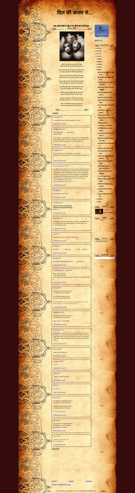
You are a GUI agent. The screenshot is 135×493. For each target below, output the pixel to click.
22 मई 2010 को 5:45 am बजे (59, 144)
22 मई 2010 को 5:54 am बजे (59, 160)
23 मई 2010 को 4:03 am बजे (59, 380)
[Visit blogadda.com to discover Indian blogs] (99, 41)
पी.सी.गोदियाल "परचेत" (57, 129)
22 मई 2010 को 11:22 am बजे (59, 252)
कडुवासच (55, 373)
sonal (54, 234)
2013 (97, 48)
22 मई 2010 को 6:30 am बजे (59, 185)
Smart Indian (56, 202)
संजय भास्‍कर (56, 190)
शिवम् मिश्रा (55, 246)
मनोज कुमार (55, 420)
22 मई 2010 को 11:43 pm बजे (59, 343)
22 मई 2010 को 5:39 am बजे (59, 123)
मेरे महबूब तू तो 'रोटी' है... (103, 123)
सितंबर (99, 61)
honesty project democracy (59, 165)
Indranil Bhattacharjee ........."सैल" (61, 270)
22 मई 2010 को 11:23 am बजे (59, 264)
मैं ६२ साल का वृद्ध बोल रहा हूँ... (104, 176)
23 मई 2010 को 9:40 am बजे (59, 392)
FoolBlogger (63, 490)
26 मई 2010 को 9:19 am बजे (59, 430)
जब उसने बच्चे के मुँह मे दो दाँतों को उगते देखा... (72, 26)
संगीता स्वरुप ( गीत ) (57, 312)
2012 (97, 51)
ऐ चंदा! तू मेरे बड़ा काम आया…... (104, 115)
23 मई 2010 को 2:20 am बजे (59, 367)
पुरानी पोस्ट (89, 481)
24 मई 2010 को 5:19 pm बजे (59, 415)
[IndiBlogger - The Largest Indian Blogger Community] (102, 37)
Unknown (55, 349)
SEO (82, 490)
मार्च (98, 201)
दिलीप (54, 385)
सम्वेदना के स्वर (56, 218)
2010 (97, 56)
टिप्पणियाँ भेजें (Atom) (64, 485)
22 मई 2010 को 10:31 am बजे (59, 240)
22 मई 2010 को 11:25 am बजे (59, 282)
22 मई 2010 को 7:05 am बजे (59, 197)
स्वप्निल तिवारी (56, 287)
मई (98, 69)
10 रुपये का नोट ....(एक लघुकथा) (105, 125)
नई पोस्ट (54, 481)
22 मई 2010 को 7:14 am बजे (59, 228)
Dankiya (55, 436)
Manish (55, 397)
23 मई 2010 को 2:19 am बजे (59, 355)
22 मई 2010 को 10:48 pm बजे (59, 324)
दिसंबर (99, 59)
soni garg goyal (56, 361)
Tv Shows (67, 490)
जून (98, 67)
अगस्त (99, 64)
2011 (97, 53)
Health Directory (91, 490)
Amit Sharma (56, 117)
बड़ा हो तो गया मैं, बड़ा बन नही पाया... (105, 97)
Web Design (71, 490)
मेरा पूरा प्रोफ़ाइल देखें (108, 212)
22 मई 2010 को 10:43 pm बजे (59, 307)
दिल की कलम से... (75, 12)
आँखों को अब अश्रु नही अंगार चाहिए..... (106, 148)
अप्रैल (99, 199)
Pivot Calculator (86, 490)
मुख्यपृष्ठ (71, 481)
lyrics (95, 490)
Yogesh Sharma (56, 329)
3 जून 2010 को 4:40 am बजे (59, 444)
